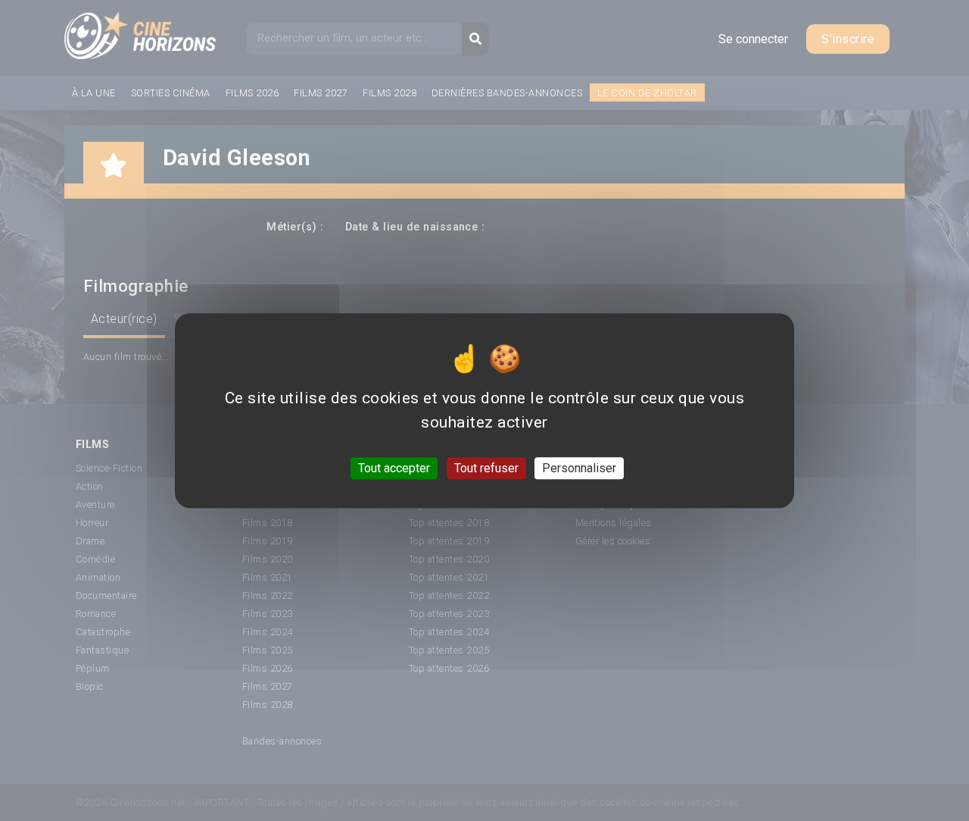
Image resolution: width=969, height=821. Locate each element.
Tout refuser (486, 468)
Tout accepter (394, 468)
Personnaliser (579, 468)
